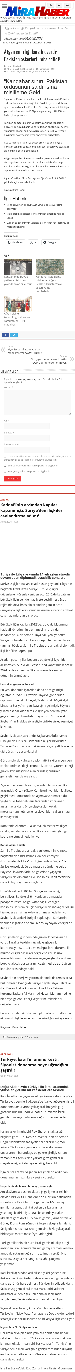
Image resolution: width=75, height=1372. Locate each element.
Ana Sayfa (8, 17)
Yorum (8, 387)
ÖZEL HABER (26, 71)
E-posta (9, 432)
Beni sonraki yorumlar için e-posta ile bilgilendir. (33, 465)
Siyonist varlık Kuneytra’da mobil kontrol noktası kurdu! (25, 350)
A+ (67, 5)
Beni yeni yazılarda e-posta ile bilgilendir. (29, 471)
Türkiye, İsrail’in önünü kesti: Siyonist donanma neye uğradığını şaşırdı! (34, 1064)
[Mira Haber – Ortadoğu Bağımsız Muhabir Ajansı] (37, 10)
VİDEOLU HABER (41, 71)
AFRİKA (4, 499)
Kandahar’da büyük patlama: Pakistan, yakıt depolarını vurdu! (18, 280)
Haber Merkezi (14, 66)
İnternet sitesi (11, 444)
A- (51, 5)
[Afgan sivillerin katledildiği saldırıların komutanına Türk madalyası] (18, 304)
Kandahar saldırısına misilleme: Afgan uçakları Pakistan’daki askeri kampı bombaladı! (49, 284)
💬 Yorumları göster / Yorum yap (20, 1037)
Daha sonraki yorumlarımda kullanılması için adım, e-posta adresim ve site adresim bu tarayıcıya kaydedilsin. (37, 458)
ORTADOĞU (6, 1054)
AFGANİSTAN (23, 17)
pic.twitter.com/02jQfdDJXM (23, 38)
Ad (6, 420)
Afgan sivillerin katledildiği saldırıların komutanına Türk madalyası (17, 319)
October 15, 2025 (42, 42)
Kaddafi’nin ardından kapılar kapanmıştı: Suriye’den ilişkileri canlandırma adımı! (32, 510)
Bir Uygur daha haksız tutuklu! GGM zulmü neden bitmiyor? (48, 359)
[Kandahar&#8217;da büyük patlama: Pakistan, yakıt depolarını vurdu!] (18, 267)
